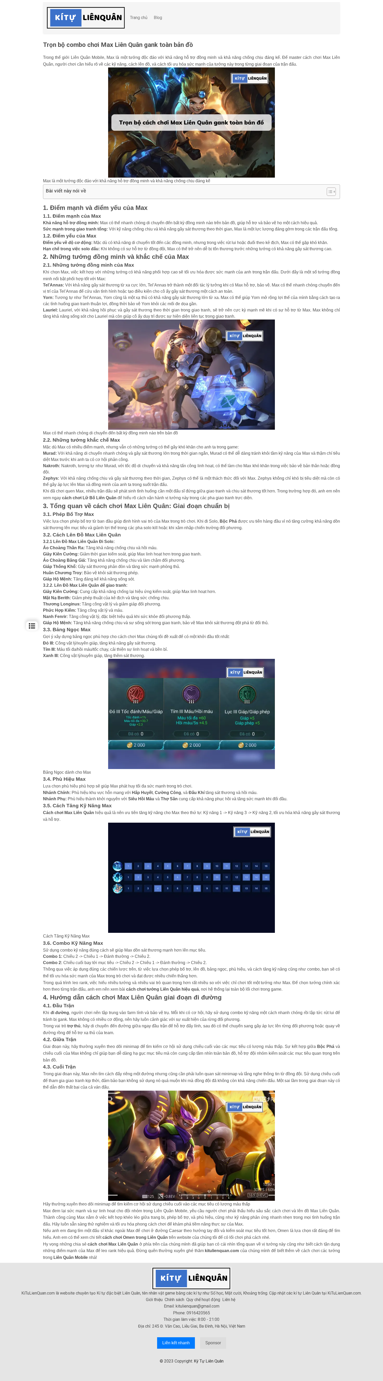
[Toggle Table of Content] (329, 191)
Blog (158, 17)
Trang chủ (138, 17)
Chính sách (174, 1299)
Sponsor (213, 1343)
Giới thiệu (154, 1299)
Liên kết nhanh (176, 1343)
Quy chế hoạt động (203, 1299)
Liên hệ (228, 1299)
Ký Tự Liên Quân (209, 1361)
